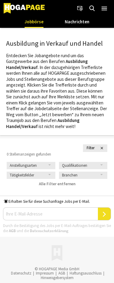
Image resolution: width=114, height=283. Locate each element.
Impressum (45, 273)
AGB (12, 230)
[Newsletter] (80, 8)
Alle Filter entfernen (57, 183)
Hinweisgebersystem (57, 277)
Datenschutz (21, 273)
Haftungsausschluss (86, 273)
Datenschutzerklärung (49, 230)
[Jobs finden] (92, 8)
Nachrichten (77, 22)
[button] (104, 8)
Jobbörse (34, 22)
